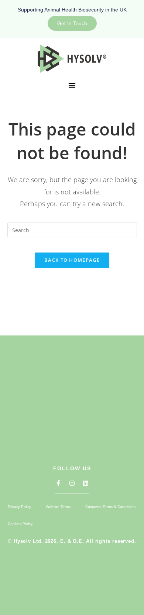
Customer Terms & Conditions (110, 507)
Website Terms (58, 507)
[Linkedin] (86, 483)
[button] (72, 85)
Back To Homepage (72, 260)
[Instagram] (72, 483)
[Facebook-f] (58, 483)
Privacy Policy (19, 507)
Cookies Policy (20, 524)
